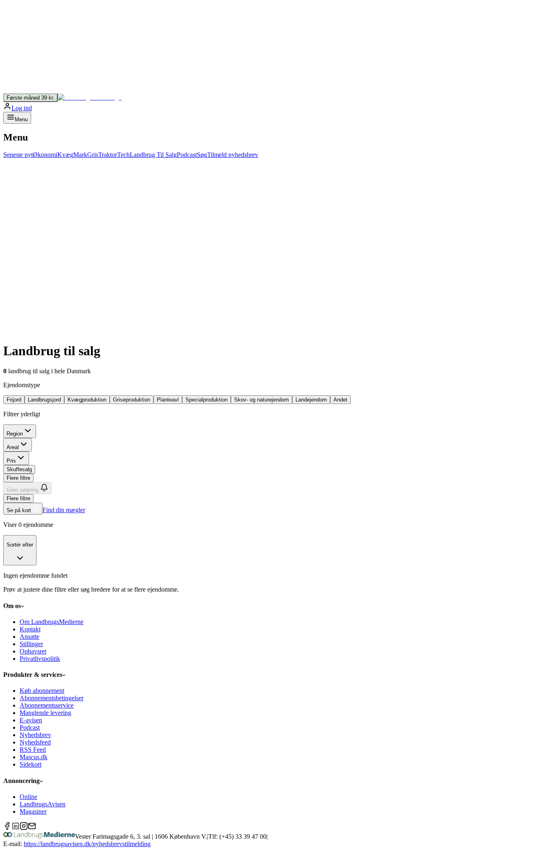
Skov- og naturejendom (261, 400)
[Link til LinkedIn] (15, 827)
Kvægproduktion (87, 400)
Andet (340, 400)
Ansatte (29, 636)
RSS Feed (33, 749)
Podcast (30, 727)
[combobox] (19, 550)
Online (28, 796)
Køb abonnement (42, 690)
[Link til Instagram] (24, 827)
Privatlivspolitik (40, 658)
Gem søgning (22, 490)
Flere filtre (18, 478)
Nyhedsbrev (35, 734)
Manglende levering (45, 712)
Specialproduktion (206, 400)
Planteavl (168, 400)
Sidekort (30, 764)
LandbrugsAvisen (42, 804)
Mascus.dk (33, 756)
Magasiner (33, 811)
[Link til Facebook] (7, 827)
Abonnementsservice (47, 705)
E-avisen (31, 720)
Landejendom (311, 400)
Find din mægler (64, 509)
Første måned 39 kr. (30, 98)
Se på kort (19, 510)
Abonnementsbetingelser (51, 697)
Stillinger (31, 643)
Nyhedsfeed (35, 742)
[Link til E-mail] (32, 827)
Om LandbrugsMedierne (51, 621)
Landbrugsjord (44, 400)
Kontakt (30, 629)
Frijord (14, 400)
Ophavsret (33, 651)
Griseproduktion (131, 400)
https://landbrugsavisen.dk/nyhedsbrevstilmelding (87, 843)
